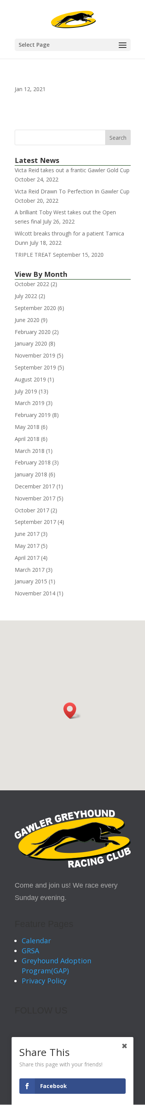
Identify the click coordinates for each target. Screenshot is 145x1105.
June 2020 (27, 320)
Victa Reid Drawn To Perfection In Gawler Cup (72, 191)
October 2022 (32, 284)
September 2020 (35, 308)
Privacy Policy (44, 980)
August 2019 (30, 379)
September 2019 (35, 367)
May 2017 (27, 545)
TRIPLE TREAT (33, 254)
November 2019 (35, 355)
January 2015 (31, 581)
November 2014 (35, 593)
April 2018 (27, 438)
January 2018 (31, 474)
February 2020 (33, 332)
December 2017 (35, 486)
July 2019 (26, 391)
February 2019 (33, 415)
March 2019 (29, 403)
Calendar (36, 940)
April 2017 (27, 557)
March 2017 (29, 569)
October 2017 (32, 510)
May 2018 (27, 426)
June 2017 (27, 533)
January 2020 (31, 343)
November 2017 (35, 498)
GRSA (30, 950)
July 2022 (26, 296)
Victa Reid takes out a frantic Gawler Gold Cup (72, 170)
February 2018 (33, 462)
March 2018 (29, 450)
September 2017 (35, 521)
